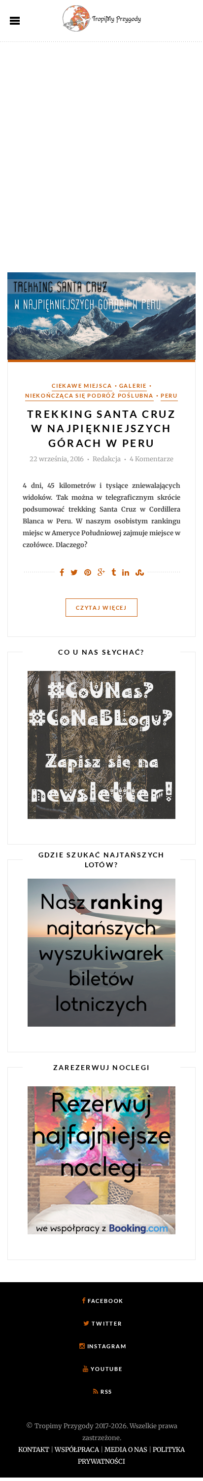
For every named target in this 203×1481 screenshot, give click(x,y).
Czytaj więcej (101, 607)
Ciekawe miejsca (82, 385)
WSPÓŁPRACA (77, 1449)
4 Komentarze (151, 459)
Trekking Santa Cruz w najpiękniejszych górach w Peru (101, 428)
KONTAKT (33, 1449)
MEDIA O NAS (125, 1449)
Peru (169, 395)
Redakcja (107, 459)
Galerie (133, 385)
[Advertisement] (101, 148)
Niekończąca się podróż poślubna (89, 395)
